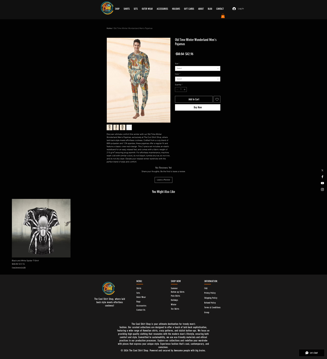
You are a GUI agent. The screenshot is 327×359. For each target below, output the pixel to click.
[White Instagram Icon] (322, 189)
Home (109, 28)
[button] (223, 16)
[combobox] (197, 68)
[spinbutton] (181, 89)
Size (177, 64)
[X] (322, 170)
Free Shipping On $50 (183, 59)
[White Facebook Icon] (322, 177)
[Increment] (184, 89)
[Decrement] (177, 89)
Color (177, 74)
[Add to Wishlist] (217, 99)
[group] (163, 234)
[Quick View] (41, 228)
